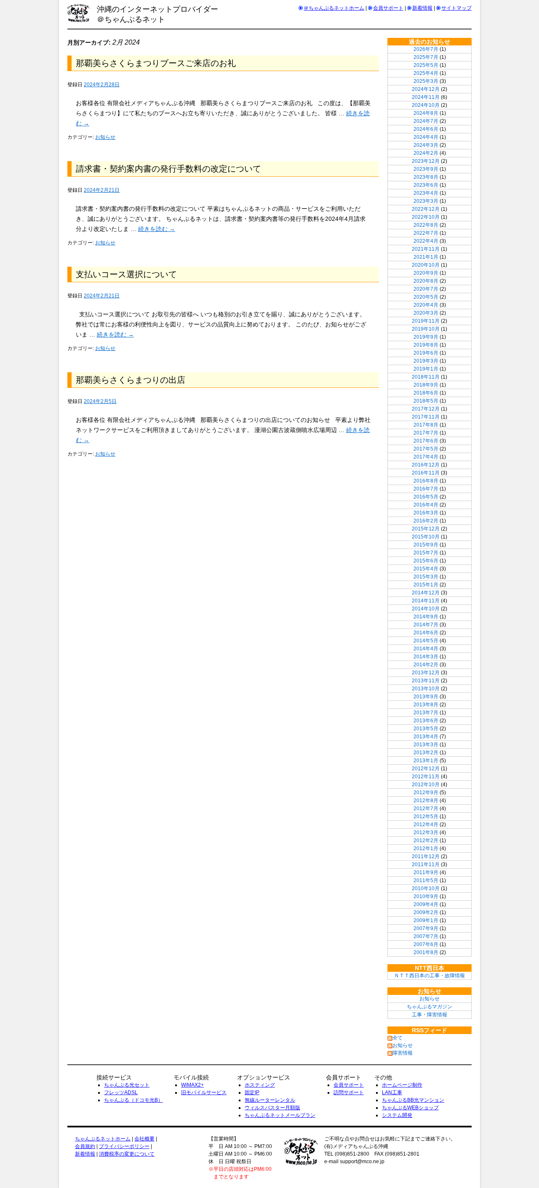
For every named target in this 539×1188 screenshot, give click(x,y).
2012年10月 (426, 785)
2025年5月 (426, 65)
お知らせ (105, 137)
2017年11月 (426, 417)
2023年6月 (426, 185)
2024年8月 (426, 113)
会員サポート (388, 8)
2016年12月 (426, 465)
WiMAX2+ (192, 1085)
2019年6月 (426, 353)
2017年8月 (426, 425)
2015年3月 (426, 577)
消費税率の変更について (127, 1154)
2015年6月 (426, 561)
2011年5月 (426, 880)
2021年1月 (426, 257)
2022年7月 (426, 233)
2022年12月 (426, 209)
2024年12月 (426, 89)
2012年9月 (426, 793)
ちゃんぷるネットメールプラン (280, 1115)
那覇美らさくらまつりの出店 (130, 380)
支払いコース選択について (126, 274)
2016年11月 (426, 473)
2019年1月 (426, 369)
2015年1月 (426, 585)
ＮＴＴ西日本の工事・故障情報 (429, 976)
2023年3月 (426, 201)
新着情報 (422, 8)
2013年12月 (426, 673)
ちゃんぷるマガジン (429, 1007)
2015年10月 (426, 537)
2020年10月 (426, 265)
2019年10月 (426, 329)
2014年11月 (426, 601)
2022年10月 (426, 217)
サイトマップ (456, 8)
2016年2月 (426, 521)
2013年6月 (426, 721)
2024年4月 (426, 137)
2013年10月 (426, 689)
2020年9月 (426, 273)
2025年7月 (426, 57)
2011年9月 (426, 872)
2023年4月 (426, 193)
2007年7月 (426, 936)
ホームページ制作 (402, 1085)
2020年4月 (426, 305)
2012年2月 (426, 840)
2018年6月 (426, 393)
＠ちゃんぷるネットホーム (334, 8)
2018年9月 (426, 385)
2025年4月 (426, 73)
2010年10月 (426, 888)
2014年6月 (426, 633)
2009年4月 (426, 904)
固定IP (252, 1092)
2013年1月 (426, 761)
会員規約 (85, 1146)
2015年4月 (426, 569)
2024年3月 (426, 145)
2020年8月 (426, 281)
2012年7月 (426, 808)
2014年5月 (426, 641)
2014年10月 (426, 609)
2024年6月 (426, 129)
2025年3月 (426, 81)
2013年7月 (426, 713)
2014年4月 (426, 649)
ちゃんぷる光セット (126, 1085)
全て (397, 1038)
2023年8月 (426, 177)
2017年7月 (426, 433)
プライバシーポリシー (124, 1146)
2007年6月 (426, 944)
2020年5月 (426, 297)
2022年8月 (426, 225)
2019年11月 (426, 321)
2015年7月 (426, 553)
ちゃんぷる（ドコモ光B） (133, 1100)
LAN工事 (392, 1092)
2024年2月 (426, 153)
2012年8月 (426, 800)
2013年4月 (426, 737)
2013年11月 (426, 681)
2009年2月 (426, 912)
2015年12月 (426, 529)
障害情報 (402, 1053)
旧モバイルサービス (204, 1092)
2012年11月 (426, 777)
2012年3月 (426, 832)
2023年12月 (426, 161)
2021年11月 (426, 249)
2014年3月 (426, 657)
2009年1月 (426, 920)
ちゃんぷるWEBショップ (410, 1108)
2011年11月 (426, 864)
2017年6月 (426, 441)
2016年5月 (426, 497)
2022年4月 (426, 241)
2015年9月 (426, 545)
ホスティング (260, 1085)
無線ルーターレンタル (270, 1100)
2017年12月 (426, 409)
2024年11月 (426, 97)
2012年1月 (426, 848)
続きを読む (156, 228)
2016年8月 (426, 481)
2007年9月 (426, 928)
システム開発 (397, 1115)
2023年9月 (426, 169)
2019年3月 (426, 361)
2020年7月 (426, 289)
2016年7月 (426, 489)
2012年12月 (426, 769)
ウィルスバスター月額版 (272, 1108)
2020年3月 (426, 313)
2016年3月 (426, 513)
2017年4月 (426, 457)
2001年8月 (426, 952)
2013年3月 (426, 745)
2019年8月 (426, 345)
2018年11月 (426, 377)
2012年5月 (426, 816)
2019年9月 (426, 337)
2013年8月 (426, 705)
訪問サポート (349, 1092)
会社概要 (144, 1139)
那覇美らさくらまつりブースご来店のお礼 (156, 63)
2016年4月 (426, 505)
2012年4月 (426, 824)
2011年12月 (426, 856)
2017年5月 (426, 449)
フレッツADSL (121, 1092)
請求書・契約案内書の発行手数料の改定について (168, 168)
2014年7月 (426, 625)
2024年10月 (426, 105)
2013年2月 (426, 753)
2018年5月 (426, 401)
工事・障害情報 (429, 1015)
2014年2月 (426, 665)
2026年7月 (426, 49)
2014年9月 (426, 617)
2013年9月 (426, 697)
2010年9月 (426, 896)
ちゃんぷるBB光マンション (413, 1100)
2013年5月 (426, 729)
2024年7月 (426, 121)
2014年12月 (426, 593)
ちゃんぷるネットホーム (103, 1139)
